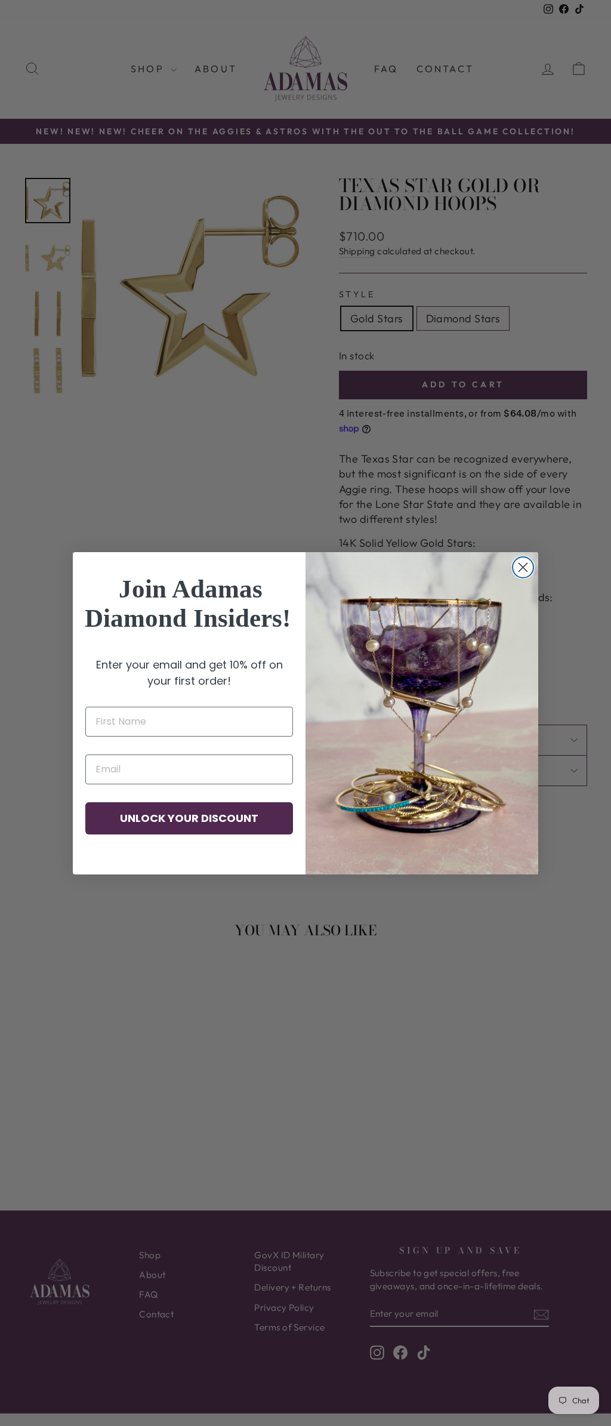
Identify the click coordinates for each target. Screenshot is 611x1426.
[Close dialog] (523, 567)
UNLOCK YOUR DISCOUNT (189, 818)
